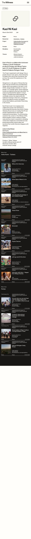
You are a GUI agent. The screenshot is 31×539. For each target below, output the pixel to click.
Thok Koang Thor (5, 294)
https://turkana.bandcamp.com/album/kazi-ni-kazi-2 (15, 133)
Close (5, 8)
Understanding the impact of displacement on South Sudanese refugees (21, 43)
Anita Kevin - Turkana (19, 39)
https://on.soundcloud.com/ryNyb (12, 135)
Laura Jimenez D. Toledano (5, 311)
